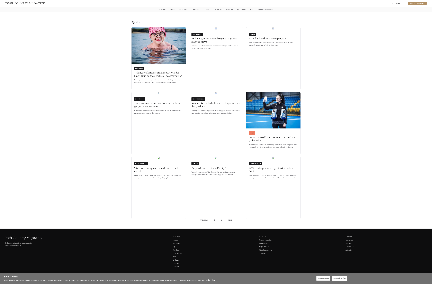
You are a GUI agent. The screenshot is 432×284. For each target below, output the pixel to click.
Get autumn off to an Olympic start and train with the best (272, 139)
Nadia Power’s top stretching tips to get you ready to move (214, 40)
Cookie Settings (323, 278)
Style (172, 9)
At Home (218, 9)
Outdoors (241, 9)
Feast (208, 9)
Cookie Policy (210, 280)
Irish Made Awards (265, 9)
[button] (392, 3)
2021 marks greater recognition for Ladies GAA (271, 169)
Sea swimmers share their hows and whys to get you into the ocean (157, 105)
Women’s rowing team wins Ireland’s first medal (156, 169)
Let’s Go (229, 9)
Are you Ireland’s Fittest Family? (208, 168)
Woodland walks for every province (267, 39)
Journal (162, 9)
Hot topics (197, 34)
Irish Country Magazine (25, 3)
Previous (204, 220)
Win (251, 9)
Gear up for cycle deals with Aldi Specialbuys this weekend (215, 105)
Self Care (183, 9)
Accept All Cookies (340, 278)
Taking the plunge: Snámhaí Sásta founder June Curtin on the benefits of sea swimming (158, 74)
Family (252, 34)
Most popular (198, 99)
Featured (139, 68)
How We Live (196, 9)
